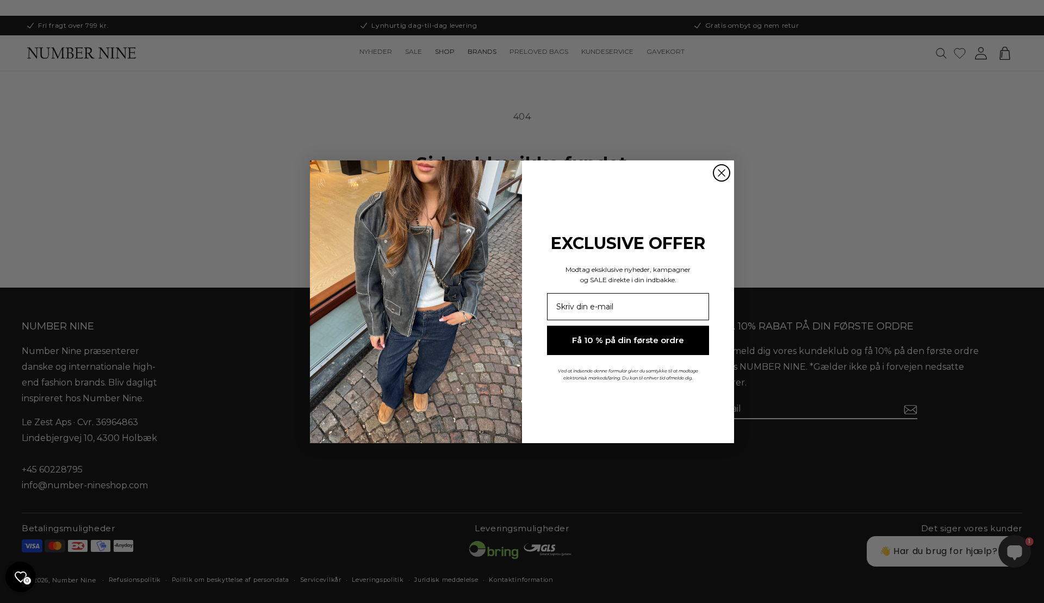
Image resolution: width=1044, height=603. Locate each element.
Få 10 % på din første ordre (628, 340)
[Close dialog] (721, 173)
